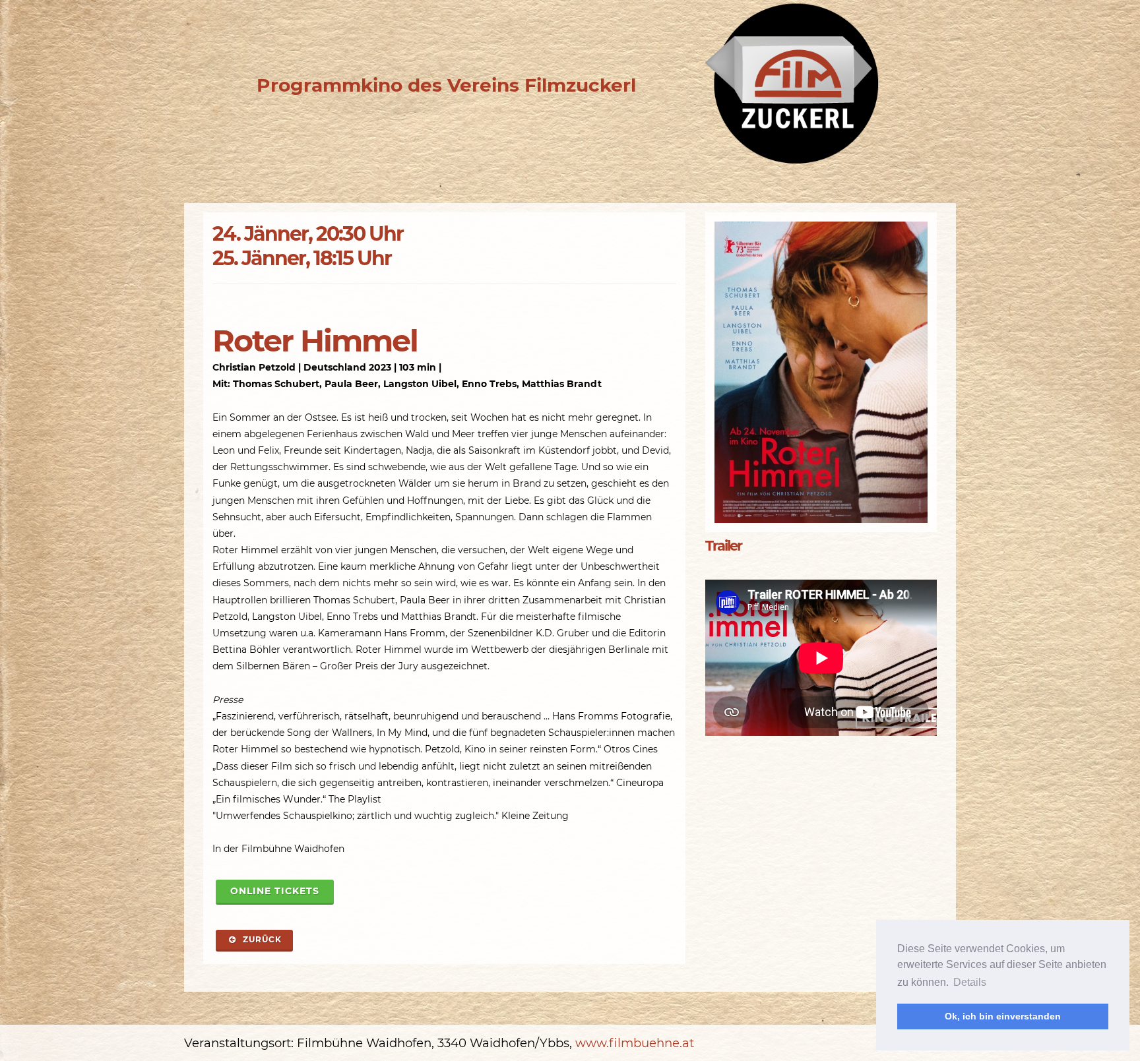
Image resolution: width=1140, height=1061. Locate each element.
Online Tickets (274, 891)
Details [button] (969, 982)
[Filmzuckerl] (791, 85)
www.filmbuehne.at (634, 1042)
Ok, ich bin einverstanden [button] (1003, 1016)
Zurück (261, 939)
